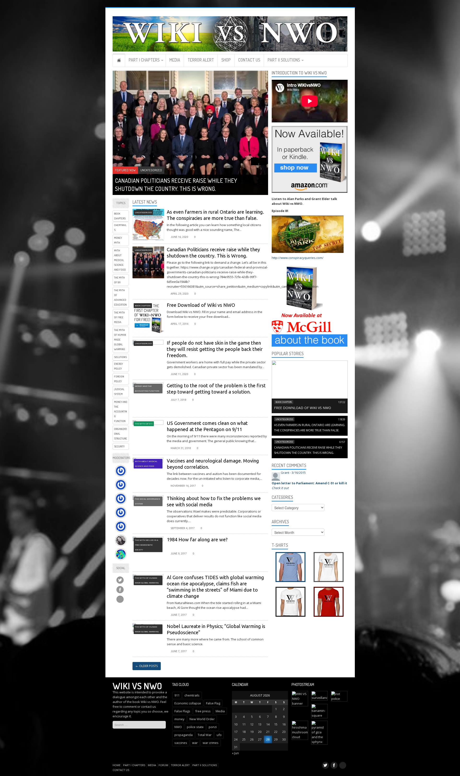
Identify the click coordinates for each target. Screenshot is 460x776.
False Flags (182, 711)
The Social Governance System (147, 501)
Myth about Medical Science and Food (120, 260)
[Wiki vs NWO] (230, 33)
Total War (205, 735)
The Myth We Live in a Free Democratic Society (146, 545)
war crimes (210, 743)
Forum (163, 765)
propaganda (183, 735)
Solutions (120, 357)
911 (176, 695)
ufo (219, 735)
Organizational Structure (120, 433)
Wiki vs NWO (137, 685)
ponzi (213, 727)
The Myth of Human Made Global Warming (120, 339)
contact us (148, 706)
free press (203, 711)
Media (174, 60)
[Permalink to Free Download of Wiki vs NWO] (310, 386)
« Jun (235, 753)
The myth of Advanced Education (120, 297)
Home (119, 60)
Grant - (293, 472)
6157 (342, 442)
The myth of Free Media (119, 317)
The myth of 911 (119, 280)
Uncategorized (151, 170)
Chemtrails (120, 227)
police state (195, 727)
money (179, 719)
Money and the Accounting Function (120, 411)
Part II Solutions (284, 60)
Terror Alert (201, 60)
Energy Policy (118, 366)
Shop (226, 60)
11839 (341, 419)
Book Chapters (120, 216)
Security (119, 446)
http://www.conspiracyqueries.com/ (297, 258)
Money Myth (118, 240)
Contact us (249, 60)
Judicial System (119, 392)
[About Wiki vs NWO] (310, 340)
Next (263, 161)
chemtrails (192, 695)
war (195, 743)
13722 (341, 402)
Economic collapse (187, 703)
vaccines (180, 743)
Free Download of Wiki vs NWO (201, 305)
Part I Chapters (144, 60)
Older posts (147, 666)
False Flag (213, 703)
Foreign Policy (119, 379)
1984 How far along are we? (197, 539)
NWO (178, 727)
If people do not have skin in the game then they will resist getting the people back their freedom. (215, 349)
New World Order (202, 719)
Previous (255, 161)
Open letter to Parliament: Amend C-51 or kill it (309, 483)
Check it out (280, 488)
